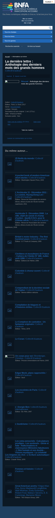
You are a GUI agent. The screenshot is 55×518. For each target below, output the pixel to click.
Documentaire (15, 107)
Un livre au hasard (34, 46)
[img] (50, 28)
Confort (49, 2)
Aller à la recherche (27, 21)
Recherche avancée (12, 46)
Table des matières (27, 130)
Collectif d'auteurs (13, 71)
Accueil (7, 56)
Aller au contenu (27, 18)
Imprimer (9, 76)
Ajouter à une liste (20, 76)
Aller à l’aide (27, 23)
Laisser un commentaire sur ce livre (19, 138)
